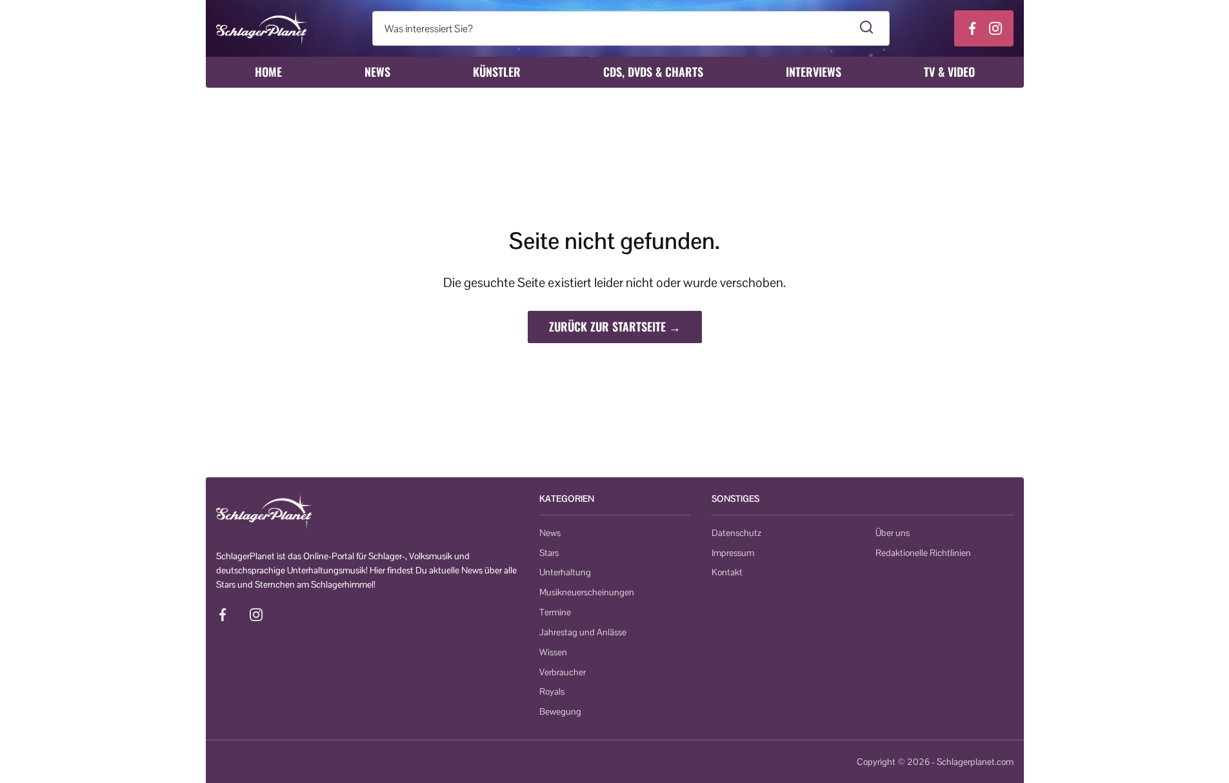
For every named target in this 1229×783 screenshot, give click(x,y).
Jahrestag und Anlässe (582, 632)
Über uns (892, 533)
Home (268, 71)
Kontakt (727, 572)
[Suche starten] (866, 28)
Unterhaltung (565, 572)
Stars (549, 553)
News (377, 71)
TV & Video (949, 71)
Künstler (497, 71)
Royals (552, 691)
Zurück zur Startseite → (615, 326)
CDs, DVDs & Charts (653, 71)
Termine (555, 612)
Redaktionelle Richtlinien (923, 553)
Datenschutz (736, 533)
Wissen (553, 652)
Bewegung (560, 711)
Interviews (813, 71)
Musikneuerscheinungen (586, 592)
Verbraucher (562, 672)
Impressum (733, 553)
